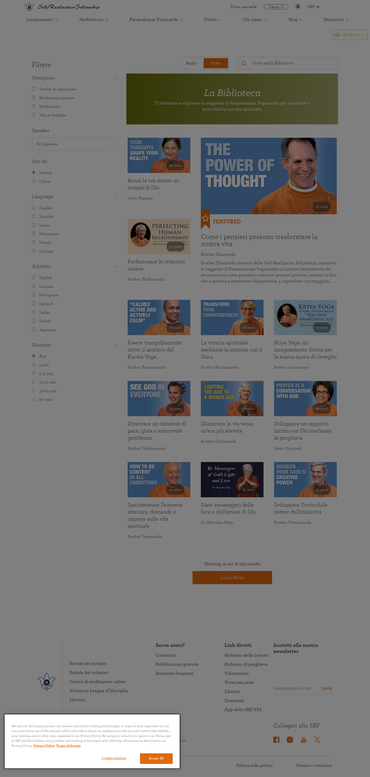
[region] (92, 741)
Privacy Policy (44, 746)
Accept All (156, 758)
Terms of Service (68, 746)
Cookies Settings (113, 758)
